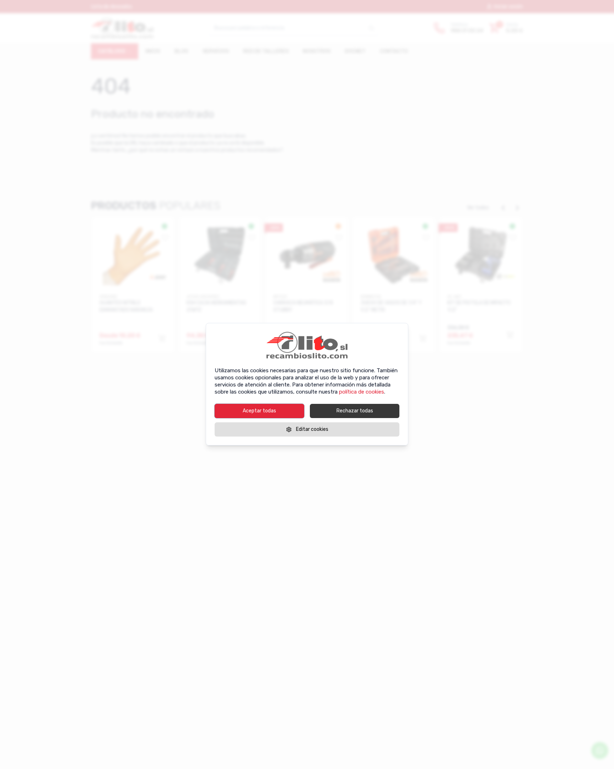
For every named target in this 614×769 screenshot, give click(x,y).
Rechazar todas (354, 411)
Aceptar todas (259, 411)
